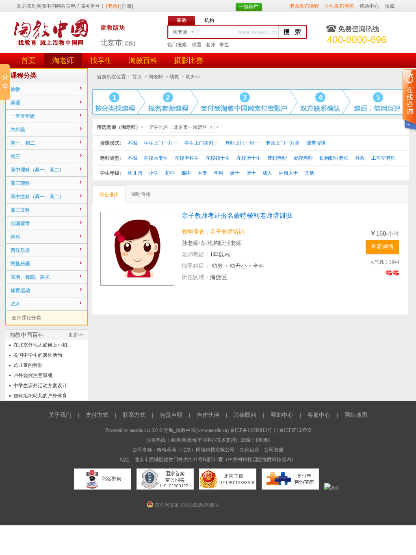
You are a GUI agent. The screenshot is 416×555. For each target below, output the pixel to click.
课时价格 (141, 194)
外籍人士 (288, 173)
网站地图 (355, 415)
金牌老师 (303, 158)
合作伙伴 (208, 415)
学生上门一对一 (161, 143)
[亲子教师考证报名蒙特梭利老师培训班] (141, 249)
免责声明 (171, 415)
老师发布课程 (304, 6)
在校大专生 (156, 158)
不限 (132, 143)
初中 (170, 173)
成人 (267, 173)
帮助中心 (369, 6)
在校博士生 (248, 158)
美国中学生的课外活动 (37, 355)
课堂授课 (316, 143)
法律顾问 (245, 415)
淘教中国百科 (26, 335)
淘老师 (63, 60)
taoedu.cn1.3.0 (144, 430)
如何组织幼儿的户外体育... (42, 396)
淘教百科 (143, 60)
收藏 (389, 6)
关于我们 (60, 415)
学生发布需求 (339, 6)
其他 (309, 173)
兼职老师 (277, 158)
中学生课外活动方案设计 (40, 385)
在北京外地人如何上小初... (42, 345)
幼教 (174, 77)
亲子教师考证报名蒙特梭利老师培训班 (237, 215)
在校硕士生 (218, 158)
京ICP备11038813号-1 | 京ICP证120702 (270, 430)
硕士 (235, 173)
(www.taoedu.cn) (212, 430)
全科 (258, 266)
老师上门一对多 (283, 143)
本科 (218, 173)
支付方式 (97, 415)
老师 (210, 45)
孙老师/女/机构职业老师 (212, 243)
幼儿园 (135, 173)
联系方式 (134, 415)
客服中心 (319, 415)
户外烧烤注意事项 (32, 375)
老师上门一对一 (242, 143)
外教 (360, 158)
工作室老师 (383, 158)
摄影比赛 (188, 60)
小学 (153, 173)
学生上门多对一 (201, 143)
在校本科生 (187, 158)
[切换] (128, 43)
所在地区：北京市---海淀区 (178, 127)
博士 (251, 173)
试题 (197, 45)
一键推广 (248, 7)
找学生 (101, 60)
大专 (202, 173)
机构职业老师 (334, 158)
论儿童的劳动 (28, 365)
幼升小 (193, 77)
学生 (224, 45)
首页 (28, 60)
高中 (186, 173)
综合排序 (109, 194)
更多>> (76, 335)
